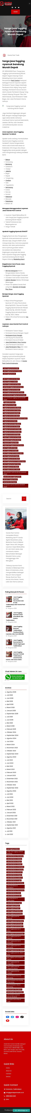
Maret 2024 (11, 745)
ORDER (15, 12)
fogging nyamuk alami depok (12, 410)
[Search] (24, 499)
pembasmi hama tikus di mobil (14, 1000)
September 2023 (12, 754)
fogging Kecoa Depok (9, 405)
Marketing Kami (19, 259)
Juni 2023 (10, 763)
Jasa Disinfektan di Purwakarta (12, 886)
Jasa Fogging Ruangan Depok (12, 464)
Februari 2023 (11, 772)
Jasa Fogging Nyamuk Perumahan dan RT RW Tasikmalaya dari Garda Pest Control (15, 601)
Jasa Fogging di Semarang (14, 913)
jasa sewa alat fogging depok (12, 476)
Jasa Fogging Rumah (9, 374)
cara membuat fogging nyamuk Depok (14, 395)
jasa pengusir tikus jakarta (14, 989)
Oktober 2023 (11, 751)
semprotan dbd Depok (10, 482)
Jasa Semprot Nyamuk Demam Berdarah (13, 996)
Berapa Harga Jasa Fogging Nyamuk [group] (13, 295)
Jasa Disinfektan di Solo (13, 893)
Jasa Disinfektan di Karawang (15, 883)
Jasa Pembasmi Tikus (13, 347)
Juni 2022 (10, 797)
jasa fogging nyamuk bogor (14, 923)
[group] (15, 182)
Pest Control (15, 80)
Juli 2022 (10, 794)
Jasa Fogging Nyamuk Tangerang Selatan (13, 967)
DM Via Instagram (12, 271)
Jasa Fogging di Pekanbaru (14, 911)
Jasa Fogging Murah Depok (11, 456)
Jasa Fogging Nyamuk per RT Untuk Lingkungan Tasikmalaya (19, 643)
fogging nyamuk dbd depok (11, 415)
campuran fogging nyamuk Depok (13, 387)
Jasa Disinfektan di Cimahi (14, 872)
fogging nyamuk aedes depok (12, 407)
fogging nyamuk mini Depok (11, 426)
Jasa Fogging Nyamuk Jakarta (15, 950)
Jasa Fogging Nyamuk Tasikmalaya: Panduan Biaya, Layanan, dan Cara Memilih (15, 630)
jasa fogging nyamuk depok (11, 458)
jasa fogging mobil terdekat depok (13, 453)
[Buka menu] (29, 3)
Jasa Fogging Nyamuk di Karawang (14, 942)
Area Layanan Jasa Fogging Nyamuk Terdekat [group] (13, 133)
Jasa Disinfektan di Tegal (14, 903)
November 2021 (12, 819)
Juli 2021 (9, 831)
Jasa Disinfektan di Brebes (14, 864)
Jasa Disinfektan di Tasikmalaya (12, 899)
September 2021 (12, 825)
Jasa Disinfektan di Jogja (14, 880)
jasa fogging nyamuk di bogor (15, 933)
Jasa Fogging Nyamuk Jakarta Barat (15, 953)
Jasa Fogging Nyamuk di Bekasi (14, 930)
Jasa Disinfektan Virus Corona (16, 342)
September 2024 (12, 735)
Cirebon (8, 180)
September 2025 (12, 714)
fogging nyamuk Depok (10, 421)
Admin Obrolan (11, 280)
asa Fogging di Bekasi (13, 849)
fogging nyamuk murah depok (12, 429)
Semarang (9, 187)
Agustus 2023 (11, 757)
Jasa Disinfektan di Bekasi (14, 859)
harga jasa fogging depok (11, 442)
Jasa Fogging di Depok (13, 908)
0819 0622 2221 (11, 1096)
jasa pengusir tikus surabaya (15, 992)
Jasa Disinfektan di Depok (14, 875)
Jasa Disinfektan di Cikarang (15, 869)
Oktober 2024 (11, 732)
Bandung (9, 164)
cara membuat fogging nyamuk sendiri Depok (15, 398)
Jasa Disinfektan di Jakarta (14, 877)
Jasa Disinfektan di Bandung (15, 856)
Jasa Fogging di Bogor (13, 905)
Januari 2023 (11, 775)
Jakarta (8, 171)
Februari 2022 (11, 809)
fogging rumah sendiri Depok (12, 434)
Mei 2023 (10, 766)
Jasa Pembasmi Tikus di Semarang (13, 986)
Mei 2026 (10, 701)
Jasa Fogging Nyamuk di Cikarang (14, 937)
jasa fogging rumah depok (11, 467)
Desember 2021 (12, 816)
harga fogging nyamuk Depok (12, 437)
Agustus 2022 (11, 791)
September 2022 (12, 788)
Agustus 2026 (11, 692)
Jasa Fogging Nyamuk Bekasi (15, 921)
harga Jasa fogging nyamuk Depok (13, 445)
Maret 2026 (11, 707)
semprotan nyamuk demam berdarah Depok (14, 485)
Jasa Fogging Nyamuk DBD (11, 368)
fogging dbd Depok (9, 402)
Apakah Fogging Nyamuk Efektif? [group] (15, 231)
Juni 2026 (10, 698)
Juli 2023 (10, 760)
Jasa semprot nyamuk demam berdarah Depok (15, 473)
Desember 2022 (12, 779)
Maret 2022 (10, 806)
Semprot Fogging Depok (10, 479)
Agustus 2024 (11, 738)
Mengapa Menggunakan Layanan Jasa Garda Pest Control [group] (15, 209)
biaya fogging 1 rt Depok (10, 381)
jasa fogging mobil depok (11, 450)
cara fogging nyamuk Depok (11, 389)
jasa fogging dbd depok (10, 448)
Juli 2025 (10, 717)
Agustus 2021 (11, 828)
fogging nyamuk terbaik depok (12, 432)
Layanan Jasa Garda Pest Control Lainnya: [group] (15, 325)
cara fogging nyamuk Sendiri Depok (13, 392)
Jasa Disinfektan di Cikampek (15, 867)
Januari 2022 (11, 813)
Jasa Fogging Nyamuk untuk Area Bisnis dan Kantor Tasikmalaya (14, 616)
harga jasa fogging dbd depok (12, 440)
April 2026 (10, 704)
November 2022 (12, 782)
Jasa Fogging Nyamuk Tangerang (13, 963)
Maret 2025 (10, 726)
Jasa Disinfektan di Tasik (14, 895)
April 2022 (10, 803)
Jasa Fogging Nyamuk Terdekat (12, 371)
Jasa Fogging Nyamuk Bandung (13, 917)
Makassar (9, 197)
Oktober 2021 (11, 822)
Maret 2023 (11, 769)
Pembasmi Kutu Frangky (14, 335)
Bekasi (8, 160)
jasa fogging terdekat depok (11, 469)
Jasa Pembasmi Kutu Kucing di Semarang (15, 981)
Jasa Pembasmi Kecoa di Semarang (14, 976)
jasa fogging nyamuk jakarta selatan (15, 958)
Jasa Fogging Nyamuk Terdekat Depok (14, 461)
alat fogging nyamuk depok (11, 379)
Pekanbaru (9, 201)
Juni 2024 (10, 741)
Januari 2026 (11, 711)
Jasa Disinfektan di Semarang (15, 890)
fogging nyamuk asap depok (11, 413)
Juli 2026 (10, 695)
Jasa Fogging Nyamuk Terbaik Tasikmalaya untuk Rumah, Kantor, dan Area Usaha (15, 655)
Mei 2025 (10, 723)
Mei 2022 (10, 800)
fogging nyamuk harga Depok (12, 424)
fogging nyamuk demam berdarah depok (15, 418)
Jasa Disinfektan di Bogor (14, 861)
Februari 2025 (11, 729)
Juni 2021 (10, 834)
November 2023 (12, 748)
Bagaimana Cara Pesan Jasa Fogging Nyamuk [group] (13, 265)
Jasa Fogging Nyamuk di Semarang (14, 946)
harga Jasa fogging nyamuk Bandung (15, 852)
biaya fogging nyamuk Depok (12, 384)
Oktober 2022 (11, 785)
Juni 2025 (10, 720)
